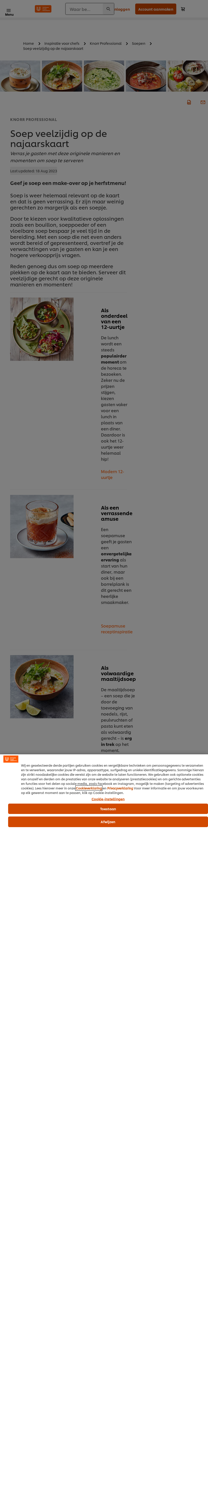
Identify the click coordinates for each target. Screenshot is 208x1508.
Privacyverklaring (120, 788)
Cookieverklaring (89, 788)
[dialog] (104, 1131)
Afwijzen (108, 821)
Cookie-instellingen (108, 799)
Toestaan (108, 808)
